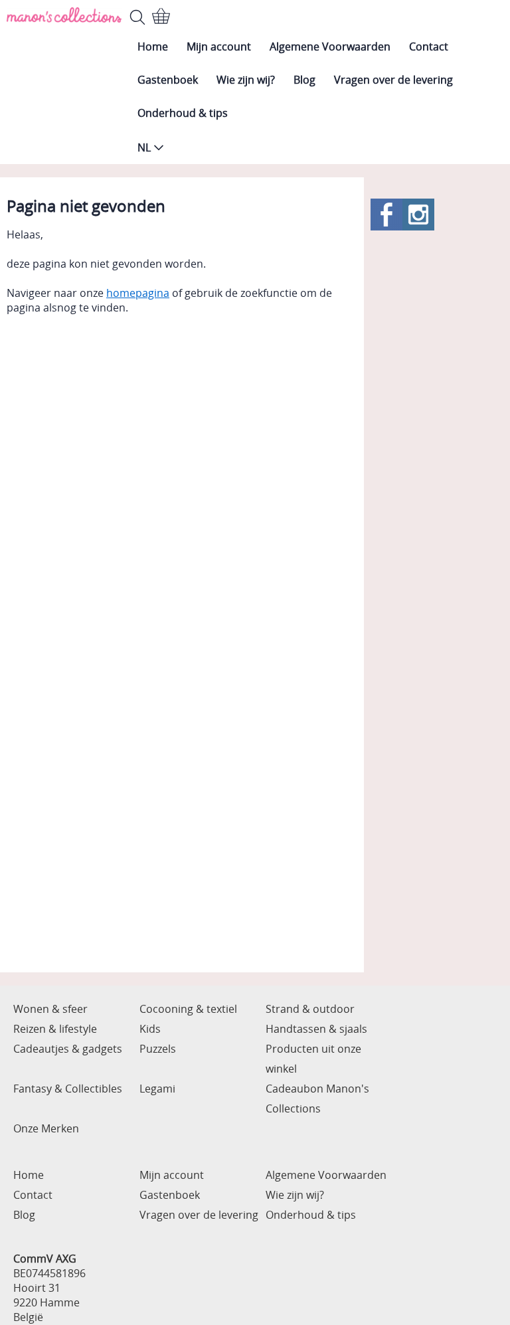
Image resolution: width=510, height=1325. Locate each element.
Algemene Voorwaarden (330, 46)
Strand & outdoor (310, 1009)
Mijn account (219, 46)
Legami (157, 1088)
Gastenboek (167, 79)
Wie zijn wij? (245, 79)
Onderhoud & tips (182, 113)
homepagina (137, 293)
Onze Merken (46, 1128)
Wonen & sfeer (50, 1009)
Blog (304, 79)
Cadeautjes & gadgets (67, 1048)
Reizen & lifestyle (55, 1028)
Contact (428, 46)
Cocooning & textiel (188, 1009)
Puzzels (157, 1048)
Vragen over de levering (393, 79)
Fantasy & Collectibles (67, 1088)
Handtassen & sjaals (316, 1028)
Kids (150, 1028)
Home (152, 46)
